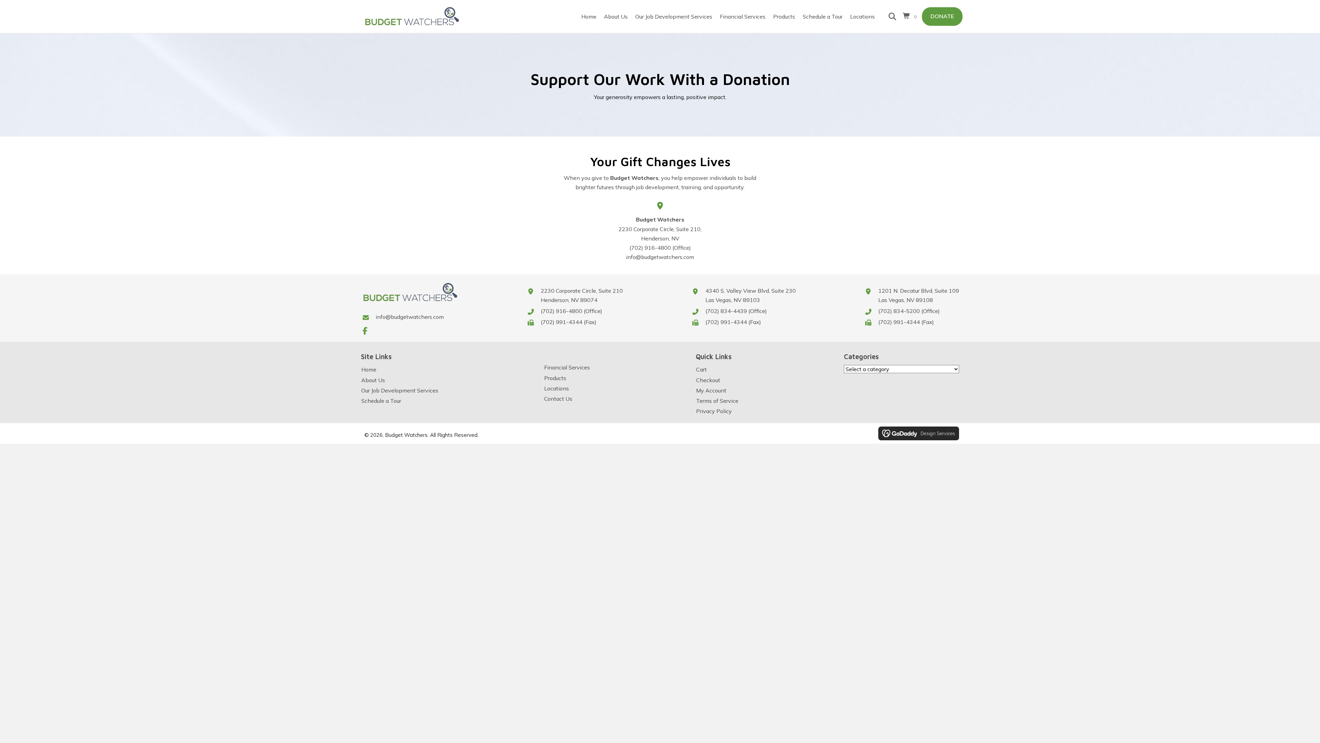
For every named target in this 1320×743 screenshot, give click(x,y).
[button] (365, 331)
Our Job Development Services (399, 390)
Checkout (708, 380)
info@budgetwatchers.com (410, 316)
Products (555, 378)
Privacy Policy (714, 411)
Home (368, 369)
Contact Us (558, 398)
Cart (701, 369)
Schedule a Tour (381, 400)
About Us (373, 380)
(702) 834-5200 (899, 311)
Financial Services (567, 367)
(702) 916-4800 (650, 247)
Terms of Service (717, 400)
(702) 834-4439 (726, 311)
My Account (711, 390)
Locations (556, 388)
